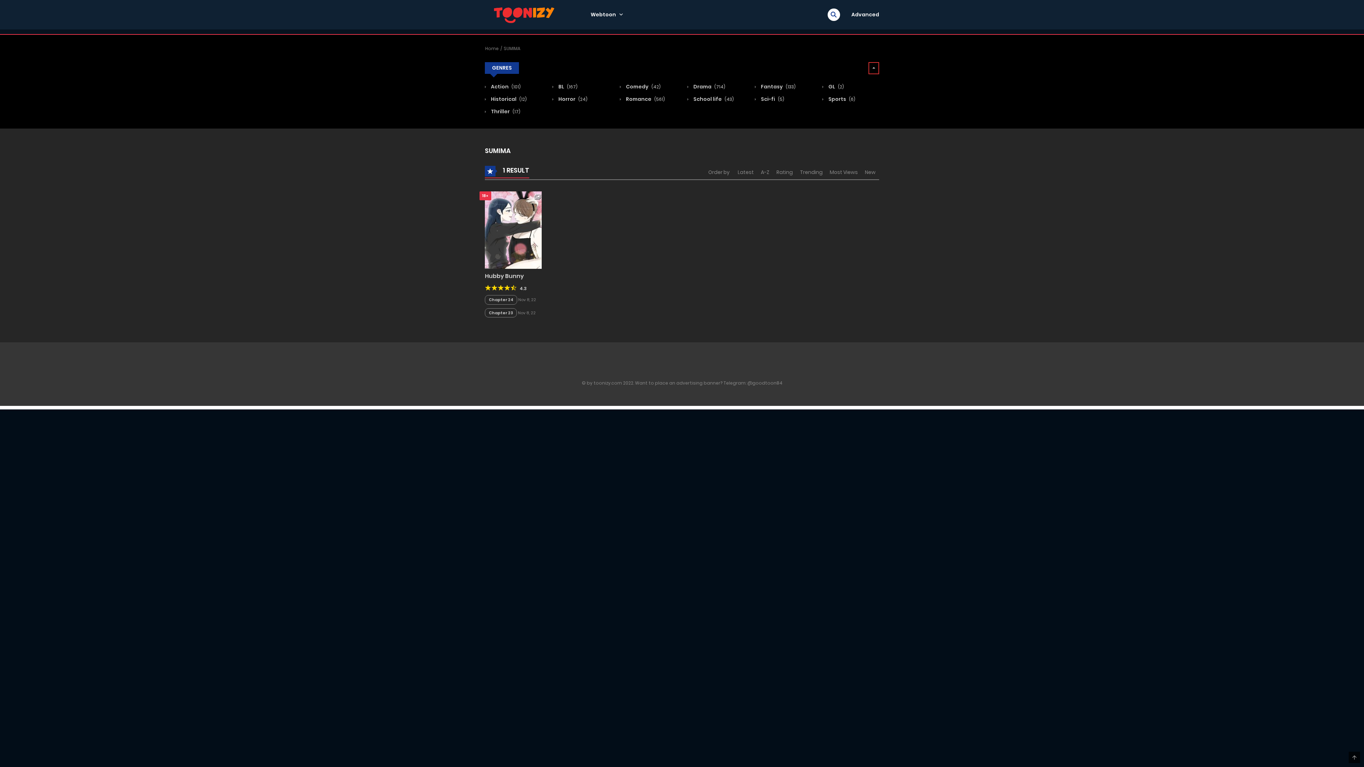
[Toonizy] (526, 14)
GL (835, 86)
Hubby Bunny (504, 276)
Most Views (844, 172)
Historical (508, 99)
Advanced (865, 14)
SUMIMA (512, 48)
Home (492, 48)
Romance (645, 99)
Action (505, 86)
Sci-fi (772, 99)
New (870, 172)
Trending (811, 172)
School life (713, 99)
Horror (572, 99)
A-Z (765, 172)
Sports (841, 99)
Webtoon (603, 14)
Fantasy (778, 86)
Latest (746, 172)
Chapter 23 (501, 313)
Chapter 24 (501, 300)
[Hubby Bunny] (513, 229)
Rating (784, 172)
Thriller (505, 111)
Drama (708, 86)
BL (567, 86)
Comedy (643, 86)
